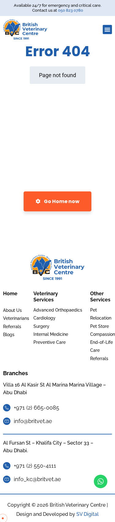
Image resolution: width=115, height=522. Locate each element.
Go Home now (61, 201)
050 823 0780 (70, 10)
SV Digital (87, 514)
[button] (107, 29)
